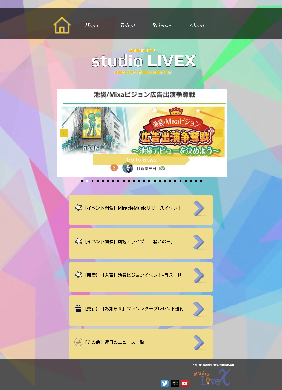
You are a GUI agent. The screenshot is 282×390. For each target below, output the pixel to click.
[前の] (64, 133)
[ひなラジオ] (134, 181)
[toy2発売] (165, 181)
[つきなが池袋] (87, 181)
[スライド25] (82, 181)
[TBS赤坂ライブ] (139, 181)
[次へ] (219, 133)
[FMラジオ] (180, 181)
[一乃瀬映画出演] (129, 181)
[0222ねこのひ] (92, 181)
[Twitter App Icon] (165, 383)
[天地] (113, 181)
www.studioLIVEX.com (223, 364)
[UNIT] (191, 181)
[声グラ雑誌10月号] (186, 181)
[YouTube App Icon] (185, 383)
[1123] (155, 181)
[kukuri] (149, 181)
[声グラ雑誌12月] (118, 181)
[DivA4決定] (108, 181)
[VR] (196, 181)
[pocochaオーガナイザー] (170, 181)
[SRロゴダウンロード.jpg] (175, 383)
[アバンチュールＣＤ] (98, 181)
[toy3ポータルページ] (103, 181)
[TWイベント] (144, 181)
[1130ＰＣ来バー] (201, 181)
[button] (162, 25)
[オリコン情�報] (124, 181)
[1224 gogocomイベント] (160, 181)
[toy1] (175, 181)
